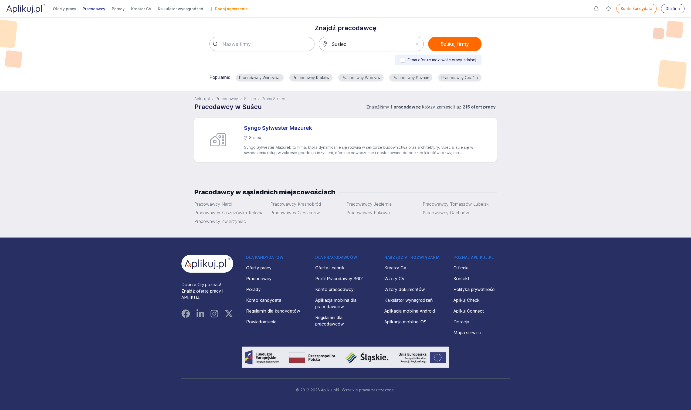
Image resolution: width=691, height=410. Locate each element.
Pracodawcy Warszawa (259, 77)
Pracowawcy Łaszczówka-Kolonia (228, 212)
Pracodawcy (94, 8)
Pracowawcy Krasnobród (295, 204)
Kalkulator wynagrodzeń (180, 8)
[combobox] (261, 44)
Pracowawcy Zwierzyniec (220, 221)
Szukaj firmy (455, 44)
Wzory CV (394, 278)
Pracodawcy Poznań (410, 77)
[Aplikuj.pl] (207, 263)
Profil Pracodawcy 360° (339, 278)
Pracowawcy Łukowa (368, 212)
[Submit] (216, 44)
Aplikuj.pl (202, 98)
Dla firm (673, 8)
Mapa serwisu (467, 332)
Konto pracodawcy (334, 289)
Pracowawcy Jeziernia (369, 204)
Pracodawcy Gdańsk (459, 77)
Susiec (250, 98)
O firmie (461, 267)
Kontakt (461, 278)
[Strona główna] (25, 8)
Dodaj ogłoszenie (231, 8)
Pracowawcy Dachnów (446, 212)
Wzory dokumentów (404, 289)
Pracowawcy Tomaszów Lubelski (456, 204)
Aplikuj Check (466, 300)
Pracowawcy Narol (213, 204)
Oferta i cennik (330, 267)
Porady (118, 8)
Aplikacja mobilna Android (409, 311)
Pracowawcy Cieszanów (295, 212)
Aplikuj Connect (468, 311)
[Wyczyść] (417, 44)
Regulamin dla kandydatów (273, 311)
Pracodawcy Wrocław (360, 77)
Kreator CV (141, 8)
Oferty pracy (64, 8)
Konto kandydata (636, 8)
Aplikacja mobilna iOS (405, 321)
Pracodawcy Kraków (311, 77)
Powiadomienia (261, 321)
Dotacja (461, 321)
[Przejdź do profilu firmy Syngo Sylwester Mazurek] (220, 139)
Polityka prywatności (474, 289)
